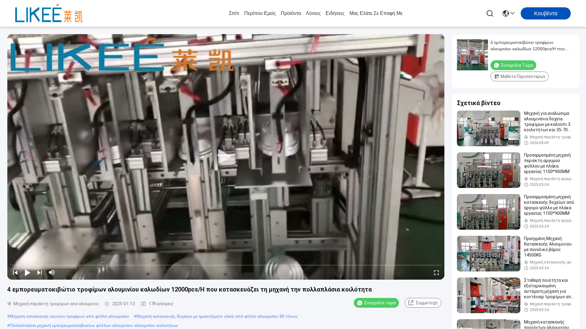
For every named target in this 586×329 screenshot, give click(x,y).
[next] (40, 272)
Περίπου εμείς (260, 13)
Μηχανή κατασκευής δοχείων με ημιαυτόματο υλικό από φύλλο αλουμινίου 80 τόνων (217, 316)
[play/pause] (27, 272)
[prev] (15, 272)
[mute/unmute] (52, 272)
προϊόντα (291, 13)
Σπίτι (234, 13)
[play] (225, 156)
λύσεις (313, 13)
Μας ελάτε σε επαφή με (376, 13)
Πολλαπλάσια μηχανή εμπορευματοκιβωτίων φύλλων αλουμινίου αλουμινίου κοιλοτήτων (94, 325)
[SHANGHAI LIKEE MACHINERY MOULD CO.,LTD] (48, 13)
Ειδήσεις (335, 13)
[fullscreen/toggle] (436, 272)
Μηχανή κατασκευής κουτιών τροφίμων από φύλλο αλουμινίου (69, 316)
